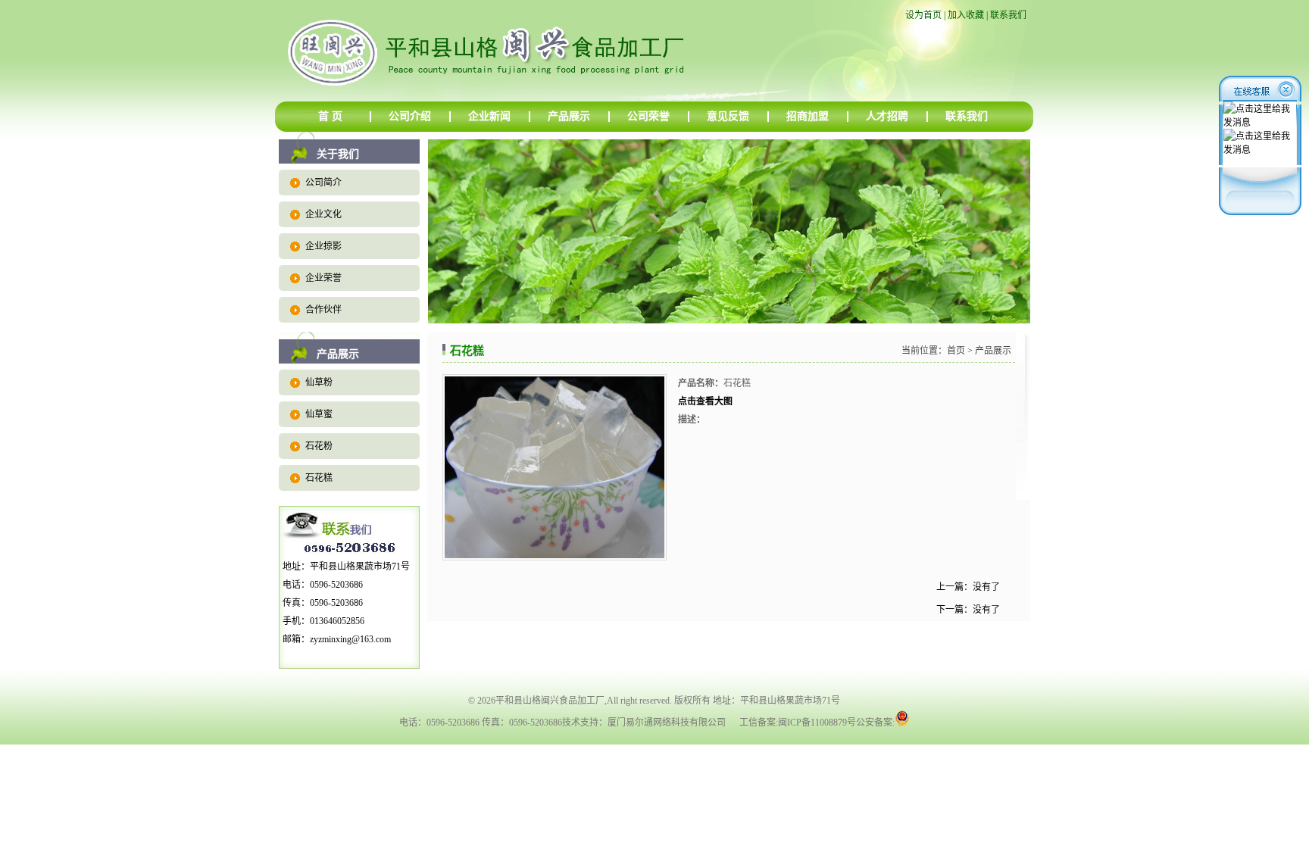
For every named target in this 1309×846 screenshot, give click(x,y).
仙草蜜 (319, 414)
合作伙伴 (323, 309)
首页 (956, 350)
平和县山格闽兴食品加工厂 (550, 700)
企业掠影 (323, 246)
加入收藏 (966, 15)
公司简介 (323, 182)
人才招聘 (887, 116)
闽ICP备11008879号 (817, 722)
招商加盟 (807, 116)
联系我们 (1008, 15)
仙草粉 (319, 382)
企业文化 (323, 214)
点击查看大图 (705, 401)
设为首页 (923, 15)
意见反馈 (728, 116)
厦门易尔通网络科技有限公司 (667, 722)
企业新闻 (489, 116)
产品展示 (569, 116)
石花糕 (319, 478)
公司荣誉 (648, 116)
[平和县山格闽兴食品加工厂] (536, 98)
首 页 (330, 116)
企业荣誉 (323, 278)
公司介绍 (410, 116)
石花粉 (319, 446)
